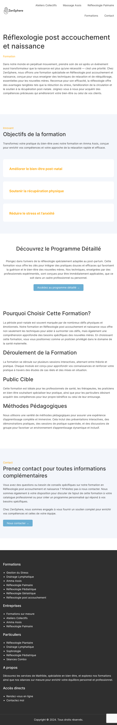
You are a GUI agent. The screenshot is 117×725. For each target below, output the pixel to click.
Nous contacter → (18, 523)
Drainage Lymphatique (20, 576)
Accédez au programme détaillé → (58, 287)
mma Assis (15, 580)
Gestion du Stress (17, 572)
